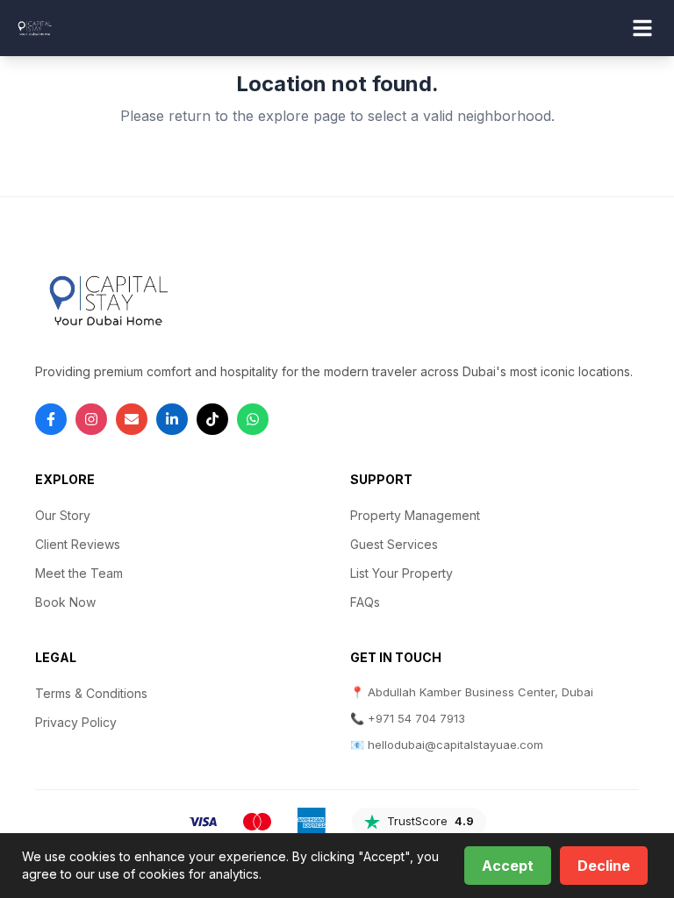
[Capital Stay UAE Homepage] (34, 28)
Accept (508, 865)
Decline (603, 865)
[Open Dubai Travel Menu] (642, 28)
